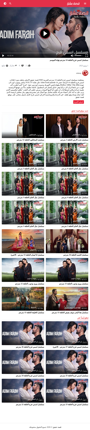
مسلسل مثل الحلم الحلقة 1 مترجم (30, 226)
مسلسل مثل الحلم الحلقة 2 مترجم (75, 226)
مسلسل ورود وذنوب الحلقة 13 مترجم (73, 284)
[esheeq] (85, 75)
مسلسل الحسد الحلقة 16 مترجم (75, 255)
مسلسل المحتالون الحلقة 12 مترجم (30, 140)
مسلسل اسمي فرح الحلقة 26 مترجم (30, 347)
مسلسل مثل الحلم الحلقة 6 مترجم (75, 169)
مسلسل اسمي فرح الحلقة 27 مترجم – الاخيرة (70, 347)
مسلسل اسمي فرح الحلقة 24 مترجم (30, 376)
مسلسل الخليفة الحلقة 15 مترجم (31, 313)
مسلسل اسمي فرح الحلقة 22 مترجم (30, 404)
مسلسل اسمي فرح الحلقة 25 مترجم (74, 376)
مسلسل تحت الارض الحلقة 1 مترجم (74, 140)
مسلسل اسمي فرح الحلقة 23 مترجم (74, 404)
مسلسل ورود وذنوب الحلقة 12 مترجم (29, 284)
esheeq (78, 73)
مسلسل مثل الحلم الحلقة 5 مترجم (30, 169)
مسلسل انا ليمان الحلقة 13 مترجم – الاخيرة (27, 255)
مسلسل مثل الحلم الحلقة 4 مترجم (75, 197)
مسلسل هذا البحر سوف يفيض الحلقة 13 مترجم (70, 313)
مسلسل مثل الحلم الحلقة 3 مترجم (30, 197)
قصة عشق (57, 427)
